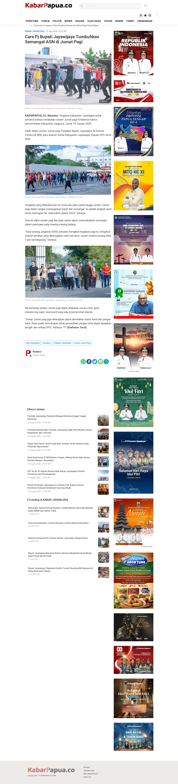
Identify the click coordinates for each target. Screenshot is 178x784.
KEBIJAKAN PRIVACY (91, 774)
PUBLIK (45, 21)
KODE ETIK (87, 777)
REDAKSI (87, 767)
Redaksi (37, 352)
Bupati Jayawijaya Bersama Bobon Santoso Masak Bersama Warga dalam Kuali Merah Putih (60, 555)
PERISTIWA (32, 21)
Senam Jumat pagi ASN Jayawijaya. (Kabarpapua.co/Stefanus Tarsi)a (53, 108)
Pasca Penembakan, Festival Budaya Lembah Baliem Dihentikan (58, 523)
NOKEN (119, 21)
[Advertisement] (164, 59)
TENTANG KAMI (89, 771)
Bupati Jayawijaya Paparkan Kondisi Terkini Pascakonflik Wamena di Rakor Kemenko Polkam (60, 570)
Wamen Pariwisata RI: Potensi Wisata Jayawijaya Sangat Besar (58, 538)
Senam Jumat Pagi (82, 343)
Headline (46, 343)
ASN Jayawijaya (33, 343)
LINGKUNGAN (144, 21)
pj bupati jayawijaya (62, 343)
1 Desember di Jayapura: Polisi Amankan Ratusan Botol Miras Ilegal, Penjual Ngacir (66, 25)
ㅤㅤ (106, 767)
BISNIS (68, 21)
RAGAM (79, 21)
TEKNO (130, 21)
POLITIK (57, 21)
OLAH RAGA (94, 21)
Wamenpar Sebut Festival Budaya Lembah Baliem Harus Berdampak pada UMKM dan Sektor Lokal (60, 509)
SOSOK (108, 21)
